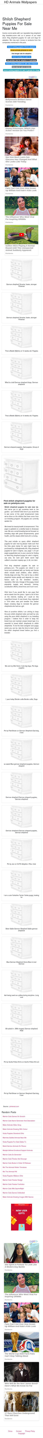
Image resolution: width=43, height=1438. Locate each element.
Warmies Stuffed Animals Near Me (14, 1137)
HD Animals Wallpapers (20, 2)
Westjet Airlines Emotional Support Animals (18, 1150)
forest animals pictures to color (21, 50)
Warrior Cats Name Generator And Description (19, 1120)
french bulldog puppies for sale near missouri (21, 63)
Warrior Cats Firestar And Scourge (15, 1159)
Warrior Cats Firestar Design (12, 1180)
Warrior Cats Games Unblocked (14, 1193)
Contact (19, 1431)
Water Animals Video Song (12, 1125)
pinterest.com (14, 1106)
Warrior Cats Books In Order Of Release (17, 1163)
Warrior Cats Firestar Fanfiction (13, 1184)
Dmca (10, 1431)
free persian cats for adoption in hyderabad (21, 60)
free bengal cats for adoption (21, 53)
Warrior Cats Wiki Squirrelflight (13, 1188)
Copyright (21, 1433)
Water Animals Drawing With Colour (15, 1129)
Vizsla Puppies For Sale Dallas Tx (14, 1142)
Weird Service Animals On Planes (14, 1146)
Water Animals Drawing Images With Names (18, 1197)
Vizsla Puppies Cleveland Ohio (13, 1133)
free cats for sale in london (21, 67)
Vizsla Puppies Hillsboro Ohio (13, 1176)
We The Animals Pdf (10, 1171)
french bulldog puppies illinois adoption (21, 47)
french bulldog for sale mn (21, 57)
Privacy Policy (30, 1431)
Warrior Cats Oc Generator (12, 1154)
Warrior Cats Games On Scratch (14, 1116)
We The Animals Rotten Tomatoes (15, 1167)
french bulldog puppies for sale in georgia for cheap (21, 70)
